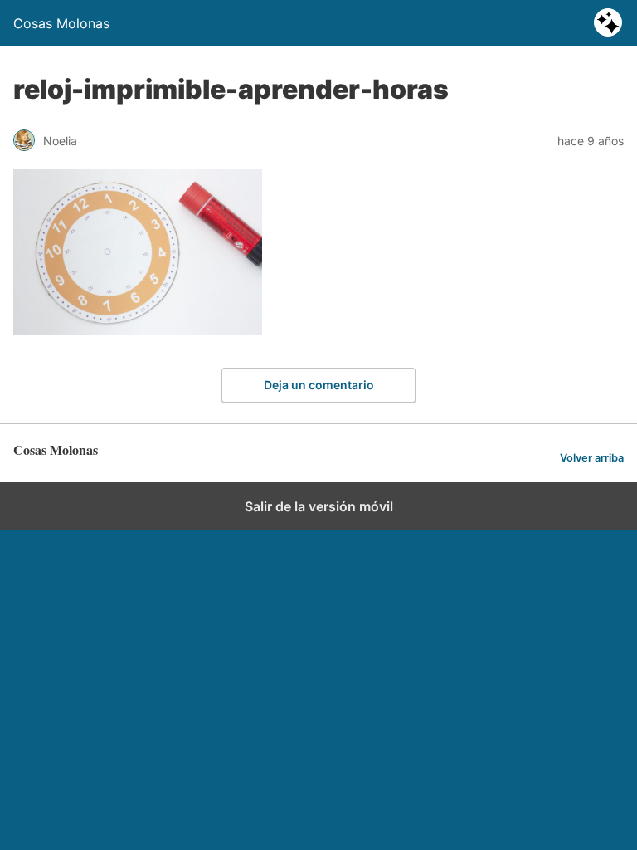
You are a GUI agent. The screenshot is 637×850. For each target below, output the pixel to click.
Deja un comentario (319, 385)
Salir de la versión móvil (319, 506)
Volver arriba (592, 458)
